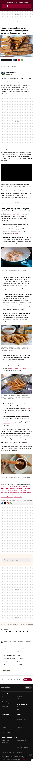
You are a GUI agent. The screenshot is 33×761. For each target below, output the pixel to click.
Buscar (26, 679)
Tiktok (27, 631)
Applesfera (4, 701)
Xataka (3, 696)
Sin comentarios (7, 60)
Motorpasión (20, 717)
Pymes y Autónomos (22, 729)
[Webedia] (6, 688)
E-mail (22, 60)
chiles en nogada (16, 21)
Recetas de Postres (27, 500)
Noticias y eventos (22, 648)
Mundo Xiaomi (5, 706)
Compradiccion (6, 732)
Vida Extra (19, 698)
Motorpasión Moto (21, 719)
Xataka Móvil (5, 698)
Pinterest (20, 631)
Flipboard (19, 60)
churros (27, 197)
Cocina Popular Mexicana (13, 500)
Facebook (14, 60)
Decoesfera (5, 729)
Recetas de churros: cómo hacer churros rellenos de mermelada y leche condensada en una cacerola (16, 493)
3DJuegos (19, 696)
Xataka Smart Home (7, 703)
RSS (17, 631)
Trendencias (5, 727)
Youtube (10, 631)
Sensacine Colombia (22, 747)
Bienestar (4, 661)
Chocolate (20, 664)
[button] (11, 72)
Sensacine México (21, 745)
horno (23, 21)
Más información (26, 759)
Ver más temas (6, 670)
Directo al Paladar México (8, 752)
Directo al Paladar (6, 717)
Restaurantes (6, 652)
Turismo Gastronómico (8, 655)
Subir (27, 687)
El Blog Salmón (21, 727)
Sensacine (19, 706)
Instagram (13, 631)
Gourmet (4, 648)
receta (16, 233)
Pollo (18, 661)
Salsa (3, 664)
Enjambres (20, 658)
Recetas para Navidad (8, 658)
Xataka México (5, 740)
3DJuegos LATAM (21, 740)
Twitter (16, 60)
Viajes (18, 655)
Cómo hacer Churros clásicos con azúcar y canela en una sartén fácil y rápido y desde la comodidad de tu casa (15, 488)
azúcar (30, 408)
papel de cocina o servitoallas (17, 368)
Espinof (19, 709)
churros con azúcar (15, 214)
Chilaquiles (15, 624)
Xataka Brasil (5, 742)
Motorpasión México (22, 752)
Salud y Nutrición (22, 652)
